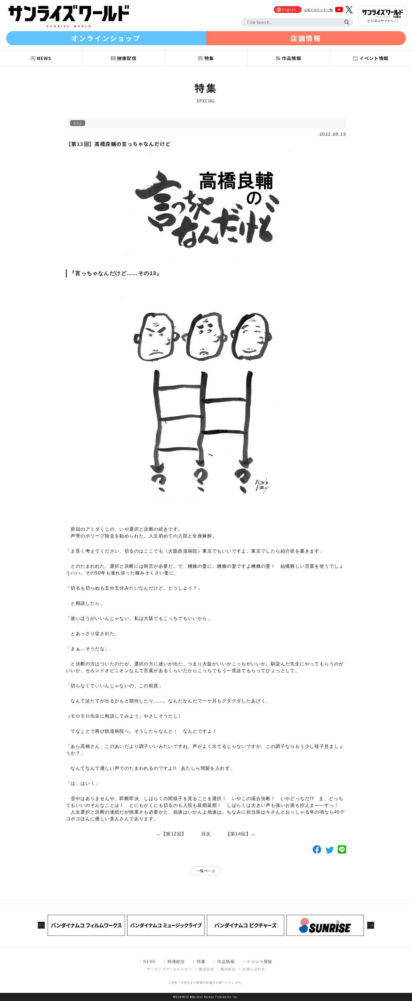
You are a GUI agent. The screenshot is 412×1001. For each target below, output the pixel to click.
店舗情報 (305, 38)
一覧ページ (205, 870)
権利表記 (228, 968)
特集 (201, 961)
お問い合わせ (253, 968)
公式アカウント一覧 (318, 10)
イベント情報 (259, 961)
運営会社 (206, 968)
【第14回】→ (241, 834)
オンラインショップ (106, 38)
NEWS (149, 961)
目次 (206, 834)
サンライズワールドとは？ (169, 968)
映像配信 (176, 961)
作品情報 (226, 961)
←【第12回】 (171, 834)
